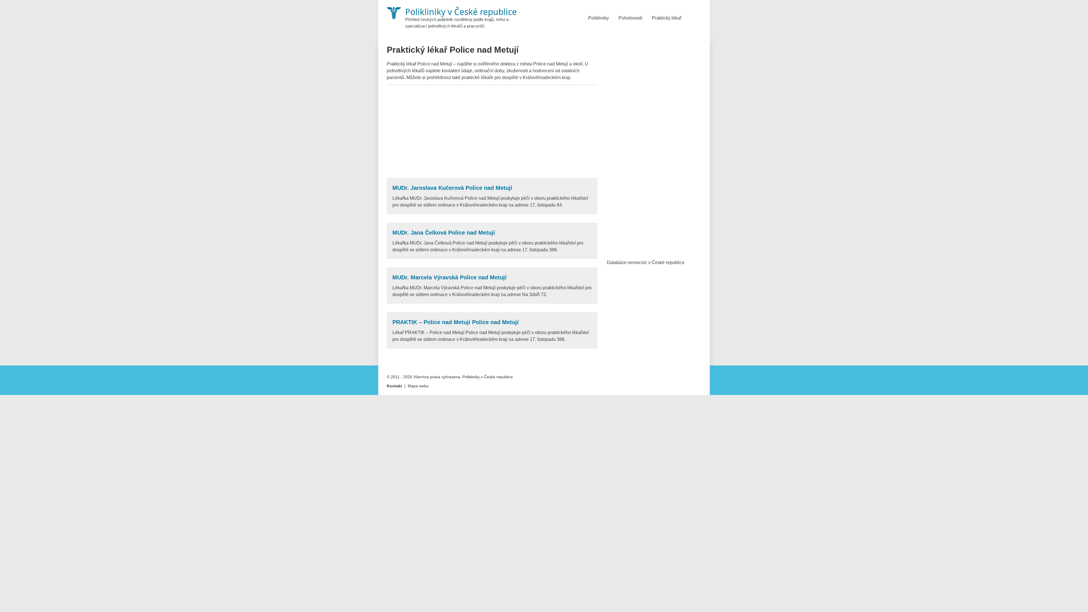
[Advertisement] (492, 131)
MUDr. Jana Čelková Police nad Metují (443, 233)
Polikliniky (598, 18)
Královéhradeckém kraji (546, 77)
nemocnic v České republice (656, 262)
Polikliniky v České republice (487, 377)
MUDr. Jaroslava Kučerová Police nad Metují (452, 188)
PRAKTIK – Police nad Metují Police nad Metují (455, 322)
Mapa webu (418, 386)
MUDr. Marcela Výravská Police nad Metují (449, 277)
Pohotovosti (630, 18)
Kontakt (394, 386)
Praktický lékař (666, 18)
